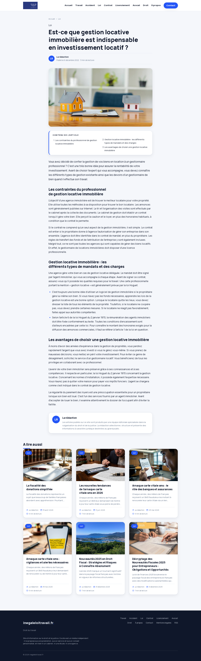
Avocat (136, 5)
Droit (145, 5)
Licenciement (122, 5)
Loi (99, 5)
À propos (156, 5)
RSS (176, 623)
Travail (78, 5)
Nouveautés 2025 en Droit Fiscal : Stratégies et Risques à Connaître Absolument (97, 562)
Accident (90, 5)
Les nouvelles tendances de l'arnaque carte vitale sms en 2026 (95, 489)
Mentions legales (163, 623)
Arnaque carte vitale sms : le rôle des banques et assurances (152, 487)
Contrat (108, 5)
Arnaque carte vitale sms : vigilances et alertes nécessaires (47, 560)
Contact (170, 5)
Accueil (68, 5)
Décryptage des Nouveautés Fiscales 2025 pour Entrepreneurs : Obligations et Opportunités (150, 564)
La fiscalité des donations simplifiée (39, 487)
